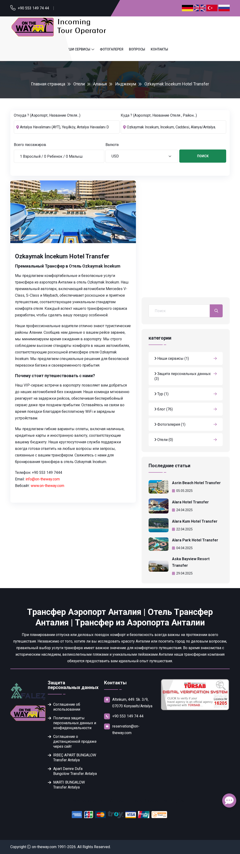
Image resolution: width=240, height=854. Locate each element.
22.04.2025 (184, 529)
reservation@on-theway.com (125, 729)
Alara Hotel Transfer (190, 502)
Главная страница (48, 83)
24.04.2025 (184, 510)
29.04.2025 (184, 573)
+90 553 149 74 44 (33, 8)
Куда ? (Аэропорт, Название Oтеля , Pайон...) (159, 115)
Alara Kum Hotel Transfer (195, 521)
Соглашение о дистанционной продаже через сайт (75, 741)
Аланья (100, 83)
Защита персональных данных (182, 376)
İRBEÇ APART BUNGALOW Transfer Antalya (74, 757)
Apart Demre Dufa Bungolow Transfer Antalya (75, 771)
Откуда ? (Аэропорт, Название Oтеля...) (47, 115)
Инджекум (125, 83)
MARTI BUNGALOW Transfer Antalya (69, 784)
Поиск (203, 156)
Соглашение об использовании (66, 707)
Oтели (79, 83)
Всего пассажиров (30, 144)
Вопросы (137, 49)
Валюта (112, 144)
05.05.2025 (184, 491)
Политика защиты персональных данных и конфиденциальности (74, 723)
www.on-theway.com (47, 485)
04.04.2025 (184, 548)
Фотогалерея (111, 49)
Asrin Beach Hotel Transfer (196, 483)
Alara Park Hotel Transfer (195, 540)
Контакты (159, 49)
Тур (162, 394)
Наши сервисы (77, 49)
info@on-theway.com (43, 479)
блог (164, 409)
